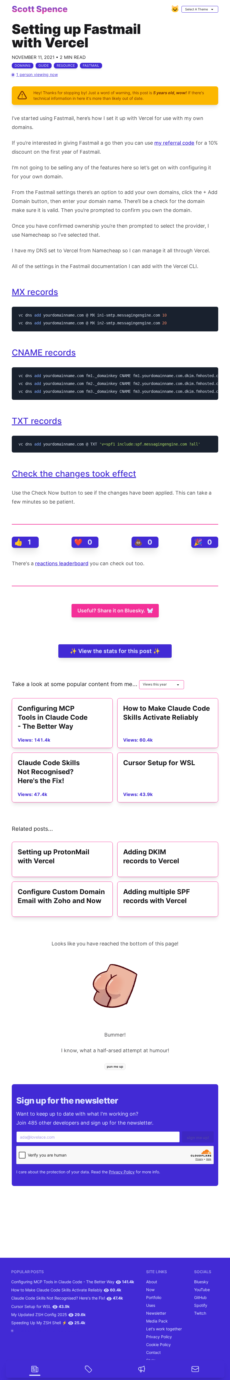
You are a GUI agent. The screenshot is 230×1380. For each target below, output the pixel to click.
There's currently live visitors (47, 1330)
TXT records (37, 421)
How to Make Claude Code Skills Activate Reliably (56, 1289)
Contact (153, 1352)
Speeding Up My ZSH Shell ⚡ (39, 1322)
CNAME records (44, 352)
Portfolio (153, 1297)
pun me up (115, 1067)
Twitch (200, 1313)
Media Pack (157, 1321)
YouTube (202, 1289)
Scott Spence (40, 9)
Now (150, 1289)
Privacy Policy (122, 1171)
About (151, 1281)
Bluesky (201, 1281)
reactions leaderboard (61, 563)
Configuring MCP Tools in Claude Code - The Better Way (62, 1281)
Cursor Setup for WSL (31, 1306)
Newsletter (156, 1313)
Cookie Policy (158, 1344)
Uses (150, 1305)
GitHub (200, 1297)
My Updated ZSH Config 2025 (39, 1314)
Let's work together (164, 1328)
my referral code (174, 143)
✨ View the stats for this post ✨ (115, 651)
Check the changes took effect (74, 474)
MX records (35, 292)
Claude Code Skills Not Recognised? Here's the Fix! (58, 1298)
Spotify (200, 1305)
